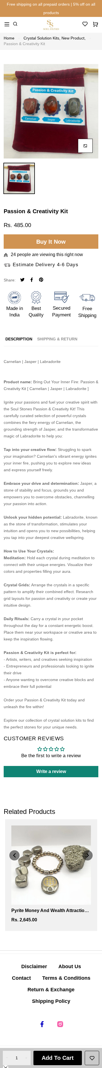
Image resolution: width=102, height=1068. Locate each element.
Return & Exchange (51, 989)
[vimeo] (41, 280)
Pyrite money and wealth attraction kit (49, 911)
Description (18, 339)
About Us (69, 966)
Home (9, 38)
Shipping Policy (51, 1001)
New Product (73, 38)
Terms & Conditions (66, 978)
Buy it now (51, 242)
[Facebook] (32, 280)
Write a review (51, 771)
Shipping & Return (57, 339)
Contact (21, 978)
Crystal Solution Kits (42, 38)
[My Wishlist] (85, 25)
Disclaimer (34, 966)
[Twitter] (22, 280)
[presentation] (14, 855)
